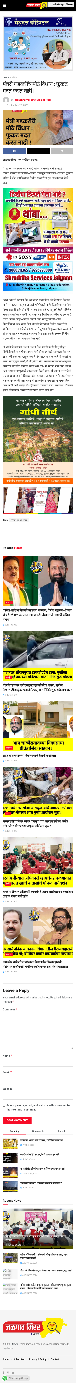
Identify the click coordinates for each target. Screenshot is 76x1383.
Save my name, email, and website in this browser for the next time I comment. (38, 1107)
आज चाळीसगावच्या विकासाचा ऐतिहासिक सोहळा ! (30, 756)
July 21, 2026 (10, 831)
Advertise (19, 1359)
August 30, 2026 (15, 1245)
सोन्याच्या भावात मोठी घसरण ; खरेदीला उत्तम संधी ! (42, 1140)
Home (6, 77)
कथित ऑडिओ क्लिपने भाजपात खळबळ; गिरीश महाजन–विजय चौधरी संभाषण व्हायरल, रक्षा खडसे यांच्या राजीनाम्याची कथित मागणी (37, 614)
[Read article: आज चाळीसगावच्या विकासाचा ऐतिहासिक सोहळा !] (38, 726)
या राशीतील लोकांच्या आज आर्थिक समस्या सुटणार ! (42, 1168)
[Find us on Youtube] (13, 1373)
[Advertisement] (38, 533)
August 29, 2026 (29, 1293)
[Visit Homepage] (37, 5)
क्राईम (8, 677)
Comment (10, 1009)
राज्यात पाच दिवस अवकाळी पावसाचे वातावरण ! (41, 1183)
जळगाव (9, 602)
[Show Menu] (4, 5)
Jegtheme (8, 1348)
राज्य (8, 814)
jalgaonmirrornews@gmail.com (32, 99)
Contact (55, 1359)
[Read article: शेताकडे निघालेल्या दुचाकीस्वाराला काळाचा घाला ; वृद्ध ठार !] (10, 1274)
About (6, 1359)
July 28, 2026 (10, 695)
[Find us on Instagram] (8, 1373)
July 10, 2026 (10, 901)
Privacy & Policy (37, 1359)
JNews (14, 1344)
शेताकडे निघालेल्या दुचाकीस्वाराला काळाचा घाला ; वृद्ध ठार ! (46, 1270)
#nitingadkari (19, 520)
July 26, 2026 (10, 761)
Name (7, 1056)
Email (7, 1072)
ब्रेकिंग (14, 77)
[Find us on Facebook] (3, 1373)
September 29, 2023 (17, 105)
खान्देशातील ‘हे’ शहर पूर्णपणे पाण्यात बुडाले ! (39, 1154)
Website (8, 1088)
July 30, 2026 (10, 625)
